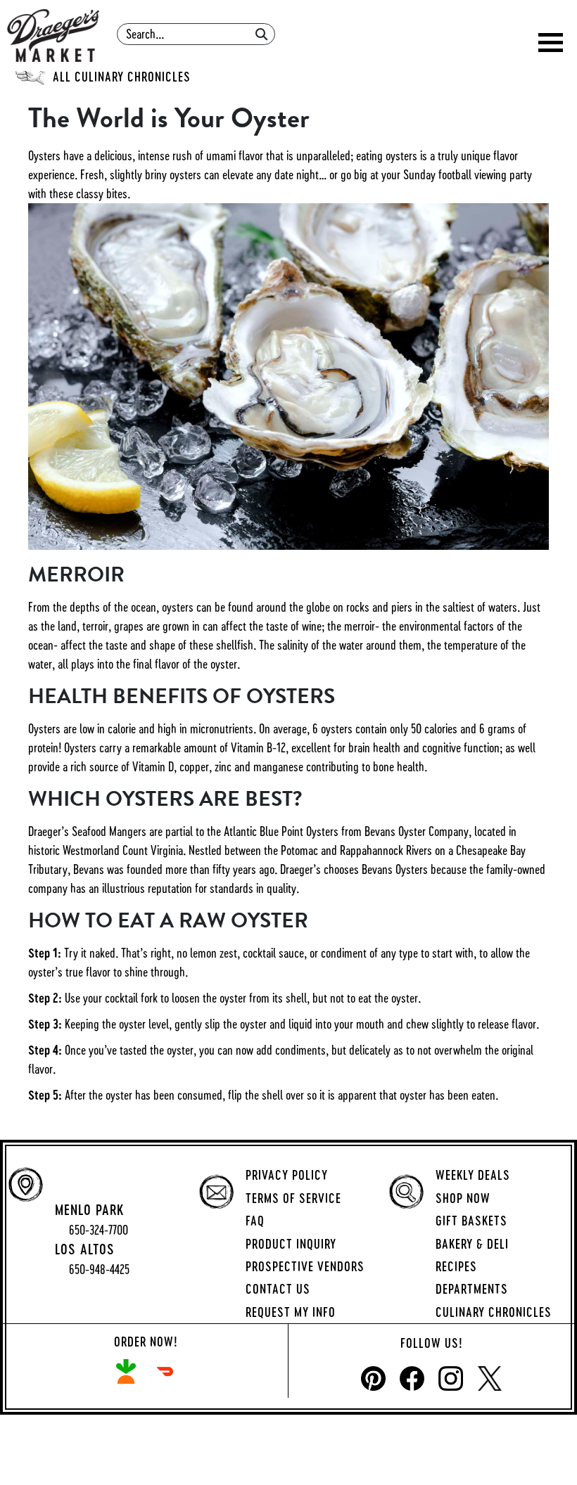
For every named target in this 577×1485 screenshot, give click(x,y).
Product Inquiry (291, 1243)
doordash (165, 1371)
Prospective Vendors (305, 1266)
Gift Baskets (471, 1220)
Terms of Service (293, 1198)
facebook (412, 1378)
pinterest (373, 1378)
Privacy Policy (287, 1174)
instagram (450, 1378)
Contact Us (278, 1288)
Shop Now (463, 1198)
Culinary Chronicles (494, 1312)
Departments (472, 1288)
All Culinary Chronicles (122, 76)
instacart (126, 1371)
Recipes (456, 1266)
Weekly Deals (473, 1174)
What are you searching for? (198, 18)
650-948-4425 (99, 1269)
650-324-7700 (98, 1230)
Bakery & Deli (472, 1243)
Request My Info (291, 1312)
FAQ (255, 1220)
